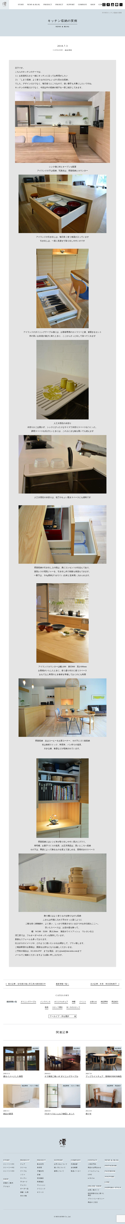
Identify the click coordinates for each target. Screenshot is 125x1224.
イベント (82, 1002)
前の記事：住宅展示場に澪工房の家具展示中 (27, 984)
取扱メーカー (76, 1171)
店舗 (38, 1174)
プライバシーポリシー (96, 1199)
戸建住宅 (40, 1171)
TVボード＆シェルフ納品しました (60, 1114)
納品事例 (68, 50)
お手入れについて (60, 1164)
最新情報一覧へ (62, 984)
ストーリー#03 (8, 1171)
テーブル (23, 1171)
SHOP (92, 4)
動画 (46, 1007)
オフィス (40, 1192)
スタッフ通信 (57, 1007)
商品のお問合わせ (94, 1167)
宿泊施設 (40, 1178)
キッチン (23, 1178)
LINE (90, 1174)
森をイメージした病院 (13, 1076)
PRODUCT (47, 4)
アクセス (6, 1186)
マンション (41, 1185)
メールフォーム (93, 1171)
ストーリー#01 (8, 1164)
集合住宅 (40, 1164)
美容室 (39, 1167)
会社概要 (74, 1167)
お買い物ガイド (93, 1190)
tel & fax (91, 1178)
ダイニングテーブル (28, 1002)
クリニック (41, 1189)
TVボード (24, 1182)
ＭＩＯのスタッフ (73, 1007)
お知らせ (93, 1002)
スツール (23, 1167)
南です (89, 1114)
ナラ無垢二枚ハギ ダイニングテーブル (61, 1076)
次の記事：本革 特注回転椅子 (103, 984)
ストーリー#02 (8, 1167)
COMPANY (82, 4)
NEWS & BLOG (33, 4)
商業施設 (40, 1182)
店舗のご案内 (8, 1183)
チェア (22, 1164)
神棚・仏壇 (24, 1192)
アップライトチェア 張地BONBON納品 (104, 1076)
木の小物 (23, 1196)
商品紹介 (115, 1002)
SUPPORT (71, 4)
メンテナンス (45, 1002)
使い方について (60, 1167)
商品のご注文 (93, 1202)
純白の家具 (8, 1114)
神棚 (73, 1002)
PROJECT (59, 4)
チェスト (23, 1185)
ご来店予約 (92, 1164)
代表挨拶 (74, 1164)
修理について (59, 1171)
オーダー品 (24, 1189)
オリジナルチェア (61, 1002)
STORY (21, 4)
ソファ (22, 1174)
